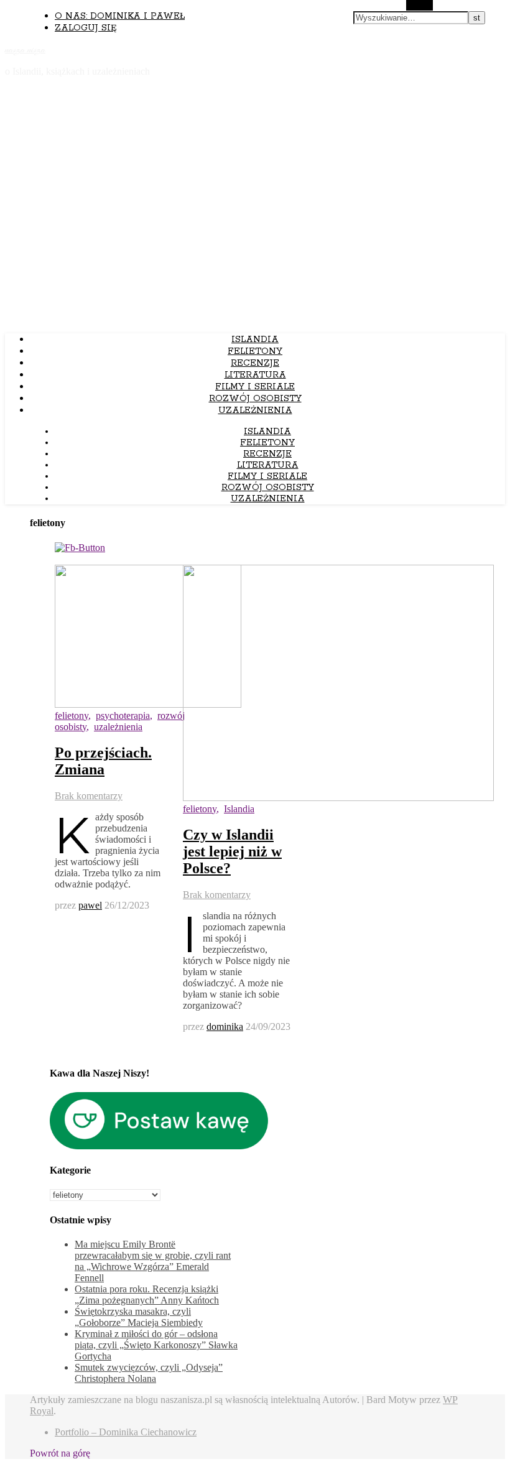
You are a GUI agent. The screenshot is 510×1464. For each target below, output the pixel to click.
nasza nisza (25, 50)
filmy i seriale (255, 386)
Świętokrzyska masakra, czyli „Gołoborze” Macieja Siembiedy (139, 1317)
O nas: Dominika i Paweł (120, 16)
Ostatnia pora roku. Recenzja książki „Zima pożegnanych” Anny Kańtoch (147, 1294)
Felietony (255, 351)
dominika (224, 1026)
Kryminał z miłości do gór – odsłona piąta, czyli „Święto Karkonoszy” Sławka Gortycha (156, 1344)
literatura (255, 375)
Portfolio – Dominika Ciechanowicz (126, 1432)
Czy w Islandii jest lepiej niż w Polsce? (232, 851)
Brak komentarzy (89, 795)
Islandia (255, 339)
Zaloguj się (85, 28)
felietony (71, 715)
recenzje (255, 363)
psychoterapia (123, 715)
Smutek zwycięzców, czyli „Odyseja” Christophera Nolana (149, 1373)
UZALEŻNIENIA (255, 410)
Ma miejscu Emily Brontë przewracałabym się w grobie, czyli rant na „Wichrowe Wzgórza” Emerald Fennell (153, 1261)
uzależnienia (118, 726)
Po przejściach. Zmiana (103, 760)
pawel (90, 905)
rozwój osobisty (255, 398)
